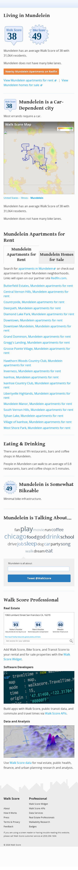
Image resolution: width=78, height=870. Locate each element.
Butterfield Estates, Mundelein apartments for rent (38, 286)
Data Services (36, 813)
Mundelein (36, 198)
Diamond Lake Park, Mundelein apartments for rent (39, 314)
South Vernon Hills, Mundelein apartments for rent (38, 410)
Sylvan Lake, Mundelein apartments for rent (33, 416)
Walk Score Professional (31, 600)
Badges (33, 826)
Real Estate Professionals (41, 817)
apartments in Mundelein (36, 268)
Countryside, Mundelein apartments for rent (34, 302)
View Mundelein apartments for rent (28, 80)
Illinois (24, 198)
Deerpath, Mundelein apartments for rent (32, 308)
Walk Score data (21, 763)
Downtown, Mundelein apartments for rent (33, 320)
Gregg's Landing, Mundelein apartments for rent (37, 342)
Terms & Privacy (12, 822)
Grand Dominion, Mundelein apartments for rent (37, 336)
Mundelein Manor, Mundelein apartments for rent (38, 404)
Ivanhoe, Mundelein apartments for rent (31, 377)
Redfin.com (58, 278)
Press (6, 817)
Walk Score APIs (56, 713)
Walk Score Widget (38, 804)
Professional (38, 798)
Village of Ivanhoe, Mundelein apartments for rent (38, 422)
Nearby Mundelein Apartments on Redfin (31, 71)
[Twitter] (6, 804)
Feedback (8, 826)
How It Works (10, 813)
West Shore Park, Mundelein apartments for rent (37, 428)
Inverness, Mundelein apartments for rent (32, 371)
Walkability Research (39, 822)
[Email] (17, 804)
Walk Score (11, 798)
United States (11, 198)
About (7, 808)
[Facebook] (11, 804)
